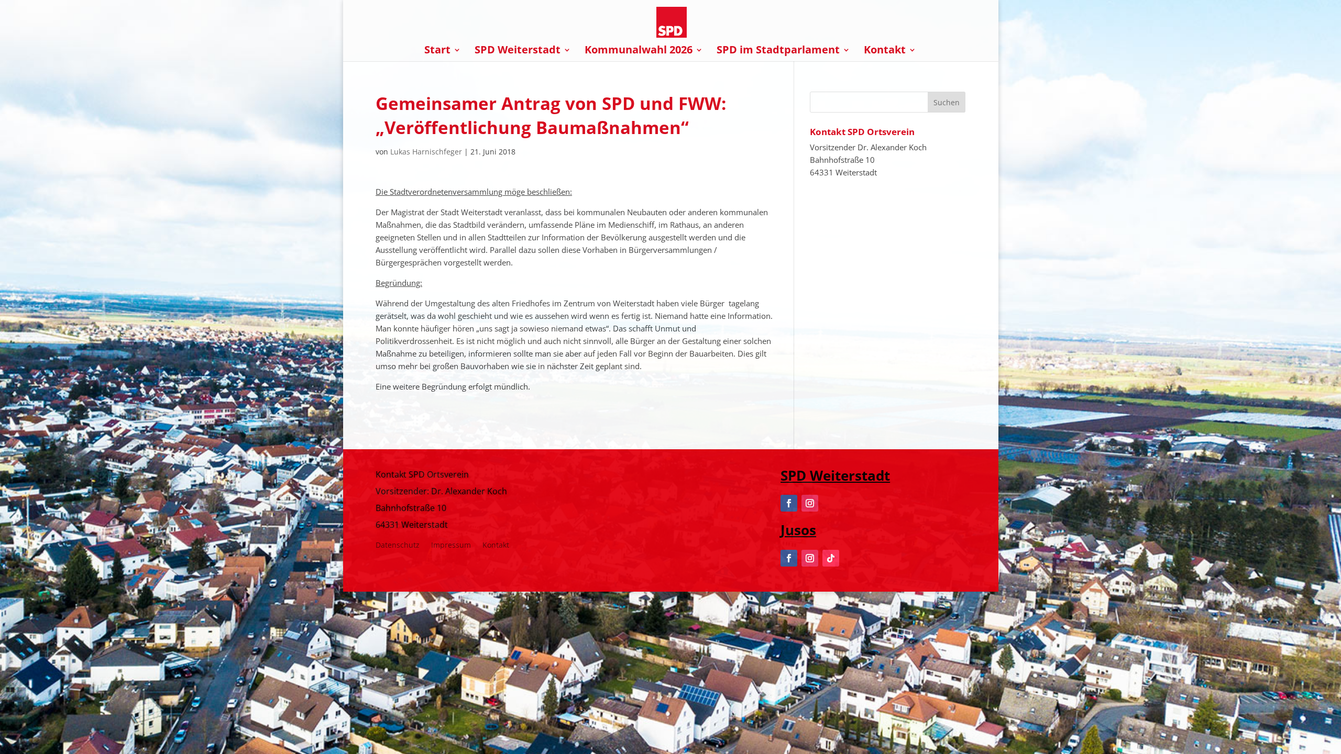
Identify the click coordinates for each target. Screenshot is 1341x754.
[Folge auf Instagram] (809, 503)
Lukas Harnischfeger (426, 152)
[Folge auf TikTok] (830, 558)
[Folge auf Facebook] (789, 503)
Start (437, 51)
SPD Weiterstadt (517, 51)
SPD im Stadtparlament (778, 51)
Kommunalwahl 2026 (639, 51)
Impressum (451, 545)
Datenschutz (398, 545)
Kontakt (885, 51)
